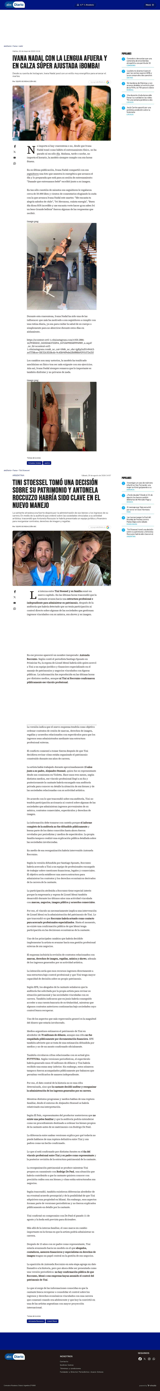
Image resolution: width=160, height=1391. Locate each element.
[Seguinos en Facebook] (140, 1359)
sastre (47, 463)
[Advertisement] (80, 27)
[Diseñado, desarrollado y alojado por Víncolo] (152, 1386)
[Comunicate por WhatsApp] (154, 1359)
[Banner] (62, 724)
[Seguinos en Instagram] (149, 1359)
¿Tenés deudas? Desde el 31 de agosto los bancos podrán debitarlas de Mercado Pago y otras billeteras (140, 498)
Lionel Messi (52, 1321)
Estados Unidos (34, 463)
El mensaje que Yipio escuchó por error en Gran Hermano (139, 508)
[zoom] (62, 113)
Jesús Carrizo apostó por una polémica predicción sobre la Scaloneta (139, 109)
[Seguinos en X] (144, 1359)
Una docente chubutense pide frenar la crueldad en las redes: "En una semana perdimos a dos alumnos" (139, 98)
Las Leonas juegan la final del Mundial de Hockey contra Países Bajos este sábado (139, 519)
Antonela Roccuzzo (36, 1321)
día (58, 153)
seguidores (33, 173)
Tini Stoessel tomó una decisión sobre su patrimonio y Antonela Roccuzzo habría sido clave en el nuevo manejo (140, 533)
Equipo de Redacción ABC (26, 81)
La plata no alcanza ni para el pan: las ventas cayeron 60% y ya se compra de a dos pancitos (139, 73)
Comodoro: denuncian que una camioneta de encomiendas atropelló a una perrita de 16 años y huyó (139, 62)
